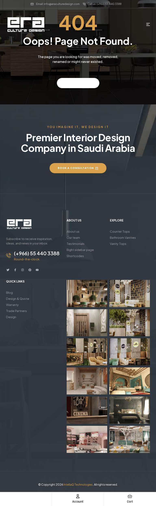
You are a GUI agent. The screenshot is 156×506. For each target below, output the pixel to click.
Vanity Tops (118, 243)
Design (11, 317)
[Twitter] (8, 270)
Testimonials (75, 243)
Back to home (76, 82)
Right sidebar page (80, 250)
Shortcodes (75, 256)
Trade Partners (16, 311)
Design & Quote (17, 298)
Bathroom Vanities (123, 237)
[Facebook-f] (15, 270)
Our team (73, 237)
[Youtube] (37, 270)
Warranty (12, 305)
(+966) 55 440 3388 (37, 253)
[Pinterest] (30, 270)
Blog (9, 292)
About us (73, 231)
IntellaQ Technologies (78, 484)
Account (77, 501)
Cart (130, 501)
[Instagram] (22, 270)
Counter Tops (120, 231)
